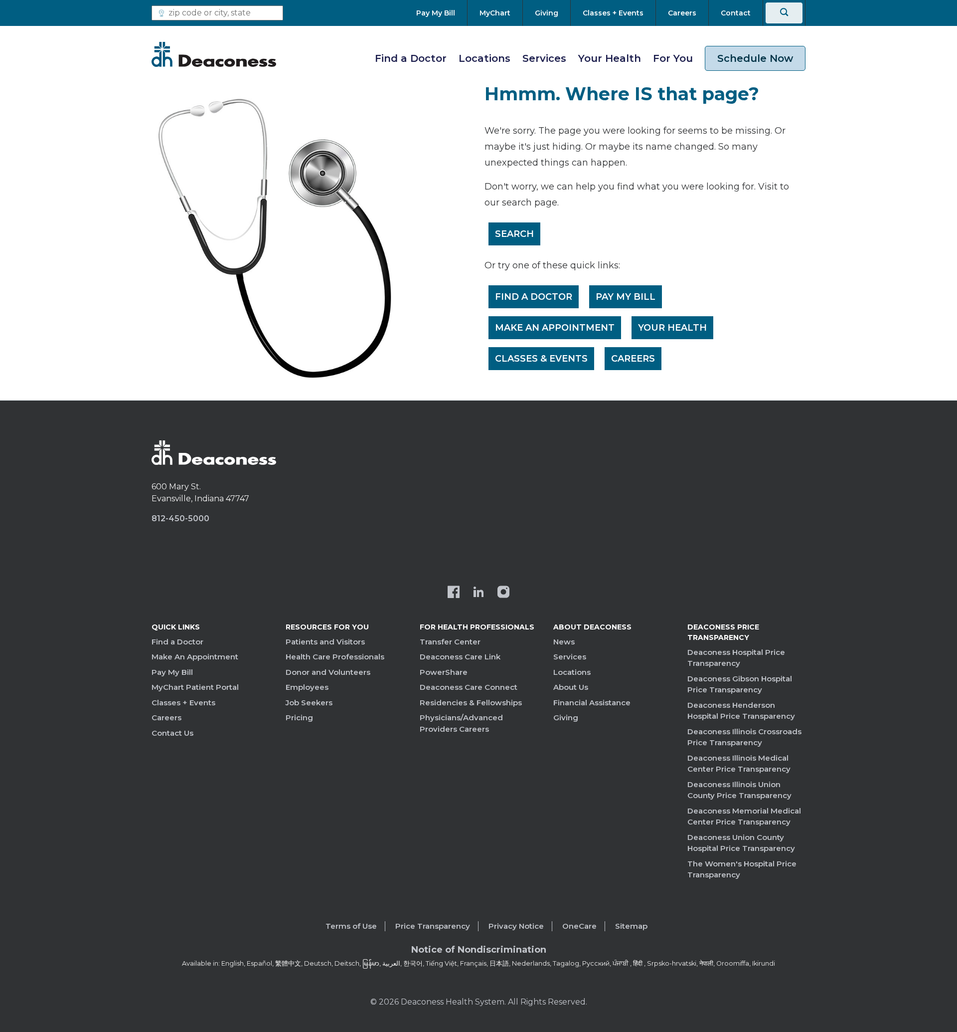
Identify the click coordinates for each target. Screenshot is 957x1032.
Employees (307, 687)
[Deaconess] (214, 54)
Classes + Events (183, 702)
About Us (570, 687)
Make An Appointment (555, 327)
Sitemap (631, 926)
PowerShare (444, 672)
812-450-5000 (180, 518)
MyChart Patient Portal (195, 687)
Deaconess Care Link (460, 656)
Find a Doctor (411, 58)
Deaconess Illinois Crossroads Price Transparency (744, 737)
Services (544, 58)
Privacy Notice (516, 926)
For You (673, 58)
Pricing (299, 717)
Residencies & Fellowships (471, 702)
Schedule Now (755, 58)
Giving (565, 717)
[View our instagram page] (503, 593)
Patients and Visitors (325, 641)
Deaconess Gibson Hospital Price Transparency (739, 684)
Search (514, 233)
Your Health (609, 58)
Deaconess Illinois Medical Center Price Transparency (739, 763)
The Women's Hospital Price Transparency (742, 869)
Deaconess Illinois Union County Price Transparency (739, 790)
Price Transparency (432, 926)
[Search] (784, 13)
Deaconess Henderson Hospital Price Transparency (741, 710)
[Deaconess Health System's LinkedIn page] (478, 593)
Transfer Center (450, 641)
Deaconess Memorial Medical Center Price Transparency (744, 816)
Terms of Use (351, 926)
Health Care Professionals (335, 656)
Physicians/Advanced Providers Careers (461, 723)
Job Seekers (309, 702)
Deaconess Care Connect (468, 687)
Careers (633, 358)
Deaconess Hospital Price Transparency (736, 657)
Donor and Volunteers (328, 672)
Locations (484, 58)
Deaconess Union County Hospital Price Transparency (741, 842)
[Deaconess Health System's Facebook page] (453, 593)
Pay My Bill (625, 296)
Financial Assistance (592, 702)
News (564, 641)
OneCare (579, 926)
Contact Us (172, 733)
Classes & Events (541, 358)
